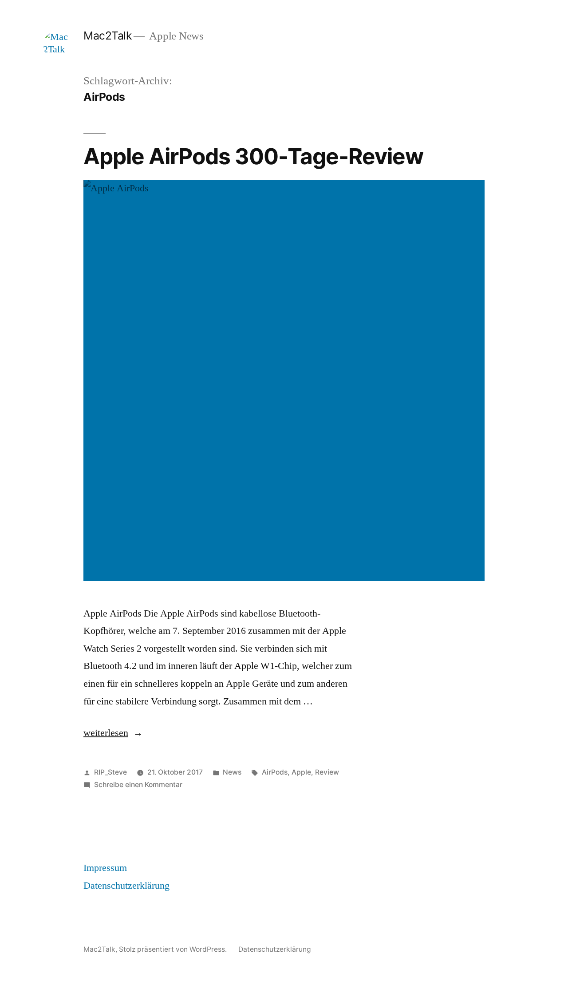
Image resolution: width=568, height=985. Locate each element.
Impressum (105, 868)
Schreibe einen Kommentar (138, 784)
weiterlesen (105, 733)
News (232, 772)
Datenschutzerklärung (126, 885)
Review (327, 772)
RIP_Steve (110, 772)
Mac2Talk (107, 35)
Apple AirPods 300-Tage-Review (253, 156)
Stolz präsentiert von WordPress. (174, 949)
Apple (301, 772)
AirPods (275, 772)
